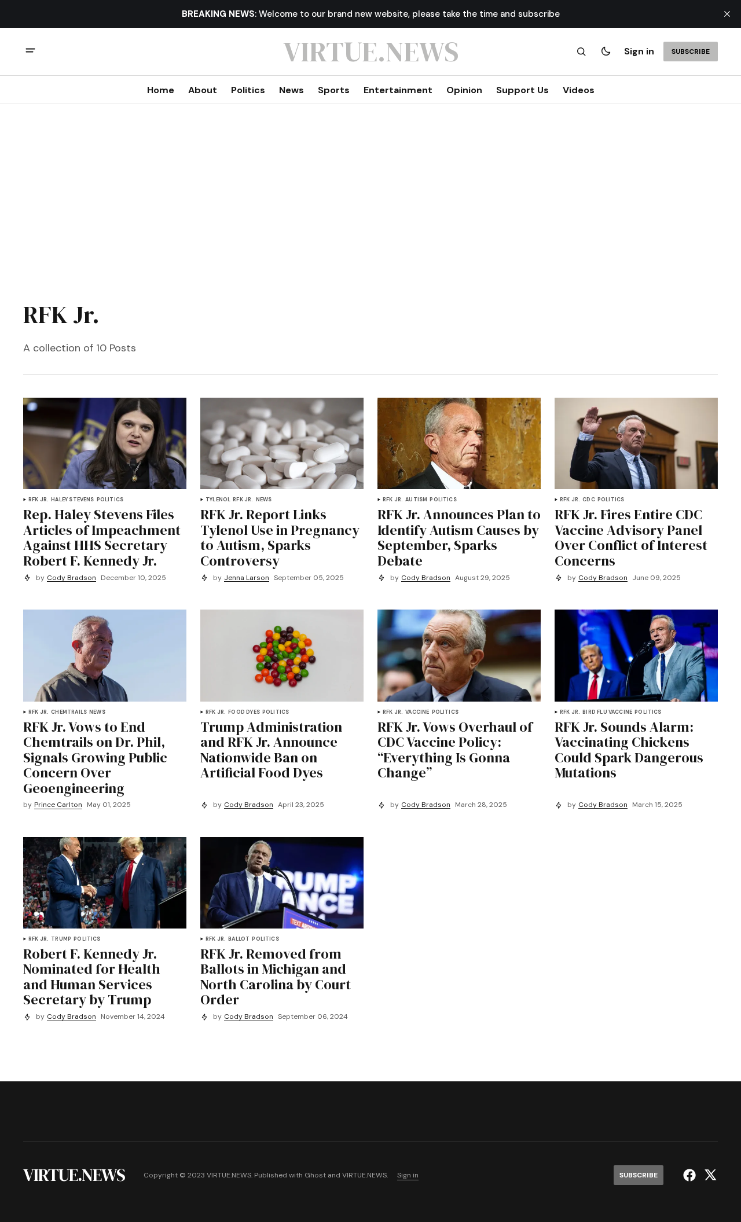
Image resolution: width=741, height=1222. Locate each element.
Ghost (315, 1175)
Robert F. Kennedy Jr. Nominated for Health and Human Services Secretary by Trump (91, 977)
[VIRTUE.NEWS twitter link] (709, 1175)
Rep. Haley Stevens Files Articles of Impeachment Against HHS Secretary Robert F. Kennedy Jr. (102, 537)
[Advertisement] (370, 199)
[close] (727, 14)
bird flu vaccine (607, 712)
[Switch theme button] (605, 51)
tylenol (218, 499)
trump (61, 939)
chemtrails (69, 712)
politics (110, 499)
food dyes (244, 712)
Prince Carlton (58, 805)
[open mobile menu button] (30, 51)
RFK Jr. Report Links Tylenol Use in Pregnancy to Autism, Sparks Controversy (280, 537)
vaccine (417, 712)
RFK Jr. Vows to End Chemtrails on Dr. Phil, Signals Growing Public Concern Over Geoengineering (95, 758)
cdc (588, 499)
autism (416, 499)
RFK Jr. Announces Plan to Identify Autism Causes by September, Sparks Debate (459, 537)
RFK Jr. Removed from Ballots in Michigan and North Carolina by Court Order (275, 977)
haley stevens (72, 499)
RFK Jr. (38, 499)
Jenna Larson (246, 578)
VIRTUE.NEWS (364, 1175)
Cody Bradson (71, 578)
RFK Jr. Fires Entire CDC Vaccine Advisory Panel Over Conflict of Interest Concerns (631, 537)
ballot (239, 939)
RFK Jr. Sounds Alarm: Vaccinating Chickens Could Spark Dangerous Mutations (629, 750)
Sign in (639, 51)
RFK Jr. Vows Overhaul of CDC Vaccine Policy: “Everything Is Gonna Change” (455, 750)
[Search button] (581, 51)
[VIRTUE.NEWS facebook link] (691, 1175)
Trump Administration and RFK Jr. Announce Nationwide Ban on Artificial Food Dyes (271, 750)
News (264, 499)
